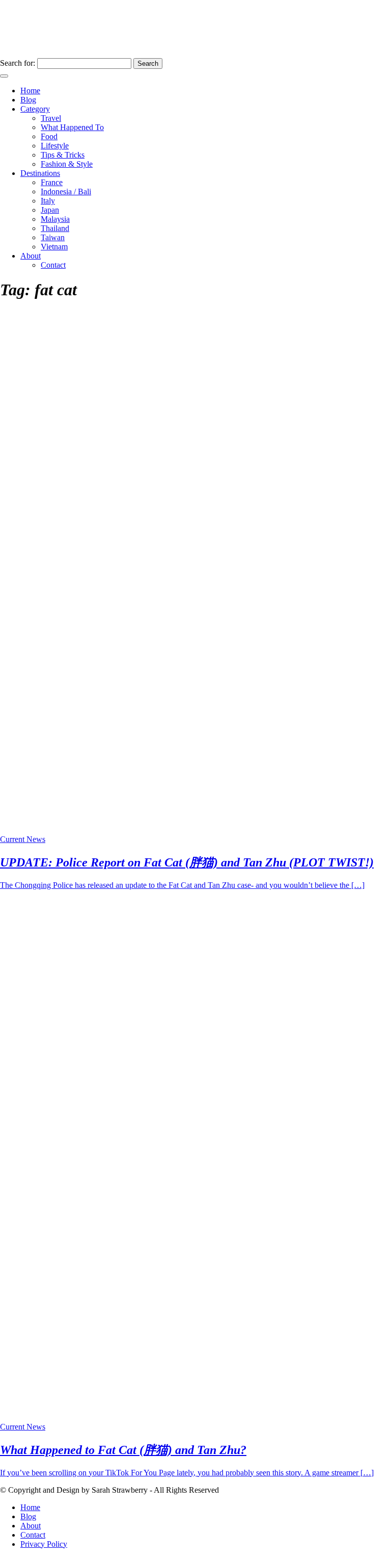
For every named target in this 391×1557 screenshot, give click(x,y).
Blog (28, 99)
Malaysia (55, 219)
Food (49, 136)
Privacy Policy (43, 1544)
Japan (50, 210)
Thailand (55, 228)
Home (30, 90)
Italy (48, 200)
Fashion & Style (67, 164)
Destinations (40, 173)
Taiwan (53, 237)
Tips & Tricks (63, 154)
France (52, 182)
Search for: (17, 63)
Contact (53, 265)
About (30, 255)
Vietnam (54, 246)
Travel (51, 118)
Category (35, 109)
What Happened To (72, 127)
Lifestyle (55, 145)
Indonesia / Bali (66, 191)
